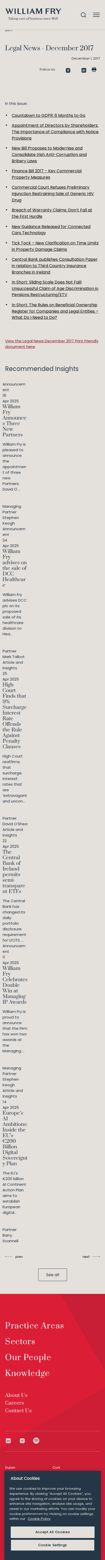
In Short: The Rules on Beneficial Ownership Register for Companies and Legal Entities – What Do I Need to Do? (55, 311)
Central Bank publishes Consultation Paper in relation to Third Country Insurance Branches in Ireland (55, 265)
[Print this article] (94, 69)
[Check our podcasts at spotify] (36, 1441)
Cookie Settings (52, 1545)
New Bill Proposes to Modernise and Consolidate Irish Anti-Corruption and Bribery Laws (49, 154)
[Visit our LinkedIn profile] (12, 1441)
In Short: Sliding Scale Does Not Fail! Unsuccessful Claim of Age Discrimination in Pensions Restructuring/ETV (55, 288)
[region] (52, 1515)
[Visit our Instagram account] (26, 1441)
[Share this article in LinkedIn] (84, 70)
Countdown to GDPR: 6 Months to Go (48, 115)
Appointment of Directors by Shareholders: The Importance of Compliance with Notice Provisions (55, 131)
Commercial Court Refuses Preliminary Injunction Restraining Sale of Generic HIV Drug (53, 193)
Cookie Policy (39, 1518)
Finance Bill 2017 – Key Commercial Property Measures (47, 174)
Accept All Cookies (52, 1532)
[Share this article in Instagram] (68, 70)
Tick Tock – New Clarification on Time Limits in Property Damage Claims (55, 246)
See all (52, 1275)
